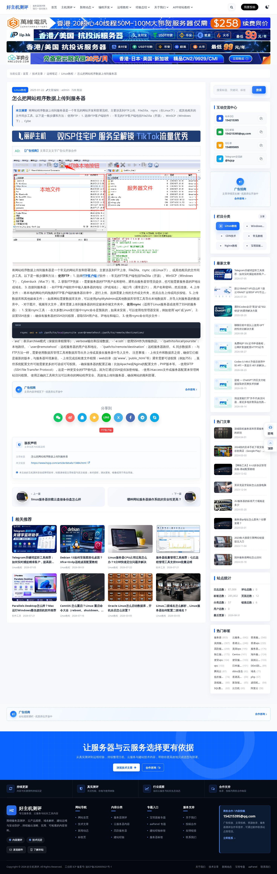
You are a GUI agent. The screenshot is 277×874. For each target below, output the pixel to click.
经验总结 (141, 7)
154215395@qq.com (238, 133)
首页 (54, 7)
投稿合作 (191, 824)
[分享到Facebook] (130, 417)
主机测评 (67, 7)
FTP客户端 (89, 276)
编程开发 (104, 7)
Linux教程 (67, 73)
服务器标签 (156, 837)
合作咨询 (151, 767)
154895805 (232, 147)
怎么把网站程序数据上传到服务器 (97, 73)
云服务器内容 (122, 824)
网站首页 (83, 817)
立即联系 (228, 838)
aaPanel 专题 (158, 824)
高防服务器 (120, 830)
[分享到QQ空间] (94, 417)
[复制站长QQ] (261, 118)
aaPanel (252, 866)
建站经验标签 (158, 830)
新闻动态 (85, 7)
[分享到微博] (70, 417)
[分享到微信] (58, 417)
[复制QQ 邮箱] (261, 132)
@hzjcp (229, 160)
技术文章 (37, 73)
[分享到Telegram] (142, 417)
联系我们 (191, 837)
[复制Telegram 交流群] (261, 159)
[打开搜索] (231, 7)
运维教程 (123, 7)
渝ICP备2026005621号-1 (99, 866)
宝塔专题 (240, 866)
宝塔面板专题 (158, 817)
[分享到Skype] (154, 417)
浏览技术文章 (124, 767)
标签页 (82, 837)
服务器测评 (120, 817)
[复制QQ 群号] (261, 145)
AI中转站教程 (181, 7)
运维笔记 (52, 73)
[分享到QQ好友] (82, 417)
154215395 (232, 120)
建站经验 (119, 837)
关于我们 (160, 7)
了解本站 (39, 849)
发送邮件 (18, 849)
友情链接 (191, 830)
